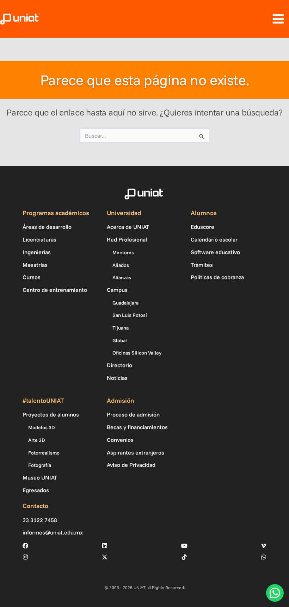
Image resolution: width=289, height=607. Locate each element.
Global (119, 340)
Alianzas (121, 277)
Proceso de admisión (133, 414)
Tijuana (120, 328)
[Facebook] (25, 546)
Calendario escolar (214, 239)
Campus (117, 289)
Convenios (120, 439)
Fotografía (39, 465)
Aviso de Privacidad (131, 464)
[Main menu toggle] (278, 19)
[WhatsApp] (263, 557)
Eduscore (202, 226)
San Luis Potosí (129, 315)
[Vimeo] (263, 546)
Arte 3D (36, 440)
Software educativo (215, 252)
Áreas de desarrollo (47, 226)
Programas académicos (56, 213)
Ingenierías (37, 252)
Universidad (124, 213)
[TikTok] (184, 557)
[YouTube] (184, 546)
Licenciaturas (39, 239)
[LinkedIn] (104, 546)
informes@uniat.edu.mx (53, 532)
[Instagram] (25, 557)
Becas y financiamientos (137, 427)
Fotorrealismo (44, 453)
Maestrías (35, 264)
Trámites (202, 264)
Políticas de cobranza (217, 277)
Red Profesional (127, 239)
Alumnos (204, 213)
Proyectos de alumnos (51, 414)
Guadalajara (125, 303)
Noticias (117, 377)
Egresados (36, 490)
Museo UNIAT (40, 477)
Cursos (32, 277)
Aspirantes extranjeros (135, 452)
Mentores (123, 252)
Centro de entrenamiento (55, 289)
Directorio (119, 365)
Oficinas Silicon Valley (136, 353)
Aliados (120, 265)
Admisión (120, 400)
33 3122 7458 (40, 520)
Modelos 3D (41, 427)
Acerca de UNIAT (128, 226)
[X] (104, 557)
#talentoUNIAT (43, 400)
